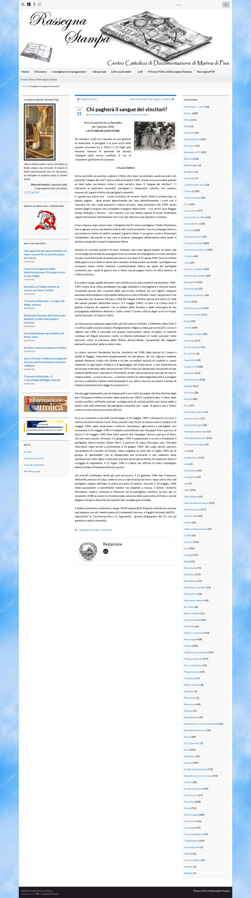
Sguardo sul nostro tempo (198, 775)
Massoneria (190, 567)
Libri (186, 548)
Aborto (188, 113)
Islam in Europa (192, 509)
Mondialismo (190, 580)
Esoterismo (190, 353)
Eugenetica (190, 360)
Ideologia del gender (195, 438)
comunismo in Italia (89, 529)
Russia (187, 736)
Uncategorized (192, 847)
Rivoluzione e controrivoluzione (200, 723)
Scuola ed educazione (195, 769)
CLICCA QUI (31, 192)
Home (25, 71)
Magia (187, 561)
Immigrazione (191, 457)
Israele (187, 522)
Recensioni (190, 697)
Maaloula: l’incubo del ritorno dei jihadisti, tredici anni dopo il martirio (44, 319)
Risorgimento (191, 717)
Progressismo (191, 671)
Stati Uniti (189, 801)
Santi (187, 749)
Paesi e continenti (193, 632)
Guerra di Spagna (193, 425)
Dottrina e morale (193, 308)
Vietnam (188, 866)
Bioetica (188, 158)
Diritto (187, 301)
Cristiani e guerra (193, 236)
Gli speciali (99, 71)
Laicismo (188, 541)
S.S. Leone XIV (192, 743)
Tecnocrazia (190, 821)
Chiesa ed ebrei (192, 197)
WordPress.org (32, 471)
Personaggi (190, 639)
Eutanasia (189, 373)
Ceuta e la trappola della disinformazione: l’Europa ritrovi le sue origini (44, 272)
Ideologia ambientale (195, 431)
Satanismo (189, 756)
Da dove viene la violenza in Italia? (45, 347)
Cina (186, 204)
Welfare (188, 873)
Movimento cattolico (195, 587)
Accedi (27, 451)
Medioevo (189, 574)
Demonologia (191, 288)
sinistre (188, 782)
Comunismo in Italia (110, 114)
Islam (187, 489)
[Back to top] (243, 890)
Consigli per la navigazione (69, 71)
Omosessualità (192, 619)
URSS (187, 853)
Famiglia (188, 386)
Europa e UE (190, 366)
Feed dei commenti (34, 464)
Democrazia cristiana (195, 275)
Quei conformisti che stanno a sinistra (150, 99)
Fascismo (189, 392)
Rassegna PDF (206, 71)
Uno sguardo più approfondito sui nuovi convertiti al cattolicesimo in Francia (45, 254)
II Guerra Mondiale (194, 444)
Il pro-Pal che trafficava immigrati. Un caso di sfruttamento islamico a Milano (45, 362)
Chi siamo (40, 71)
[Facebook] (34, 3)
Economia (189, 340)
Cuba (187, 262)
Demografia (190, 282)
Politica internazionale (195, 652)
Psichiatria (189, 678)
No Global (189, 606)
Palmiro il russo (89, 99)
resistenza (106, 529)
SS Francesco (191, 795)
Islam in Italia (191, 515)
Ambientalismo (192, 139)
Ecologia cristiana (193, 334)
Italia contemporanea (195, 528)
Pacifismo (189, 626)
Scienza (188, 762)
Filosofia (188, 399)
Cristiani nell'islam (193, 243)
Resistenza (125, 114)
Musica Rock (190, 593)
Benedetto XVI (192, 152)
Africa (187, 119)
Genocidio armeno (194, 412)
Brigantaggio (191, 165)
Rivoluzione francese (195, 730)
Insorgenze (190, 476)
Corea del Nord (192, 223)
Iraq (186, 483)
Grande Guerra (192, 418)
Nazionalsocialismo (194, 600)
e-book (188, 327)
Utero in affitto (192, 860)
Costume (189, 230)
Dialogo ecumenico (194, 295)
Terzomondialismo (193, 834)
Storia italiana (143, 114)
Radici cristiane (192, 684)
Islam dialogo (191, 496)
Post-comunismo (193, 665)
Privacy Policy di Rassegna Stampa (170, 71)
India (186, 464)
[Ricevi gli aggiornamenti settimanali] (39, 3)
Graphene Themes (50, 894)
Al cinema (189, 132)
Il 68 (186, 451)
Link (140, 71)
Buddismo (189, 171)
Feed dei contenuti (34, 458)
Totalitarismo (191, 840)
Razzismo (189, 691)
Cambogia (189, 178)
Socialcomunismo (193, 788)
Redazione (93, 114)
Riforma (188, 710)
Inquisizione (190, 470)
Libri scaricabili (121, 71)
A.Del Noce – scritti (194, 106)
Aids (186, 126)
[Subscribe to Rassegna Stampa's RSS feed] (23, 3)
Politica (188, 645)
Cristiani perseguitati (195, 249)
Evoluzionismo (191, 379)
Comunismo (190, 210)
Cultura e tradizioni (194, 269)
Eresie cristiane (192, 347)
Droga (187, 321)
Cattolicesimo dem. (194, 184)
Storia (133, 114)
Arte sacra (189, 145)
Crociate (188, 256)
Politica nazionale (193, 658)
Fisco (187, 405)
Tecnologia (190, 827)
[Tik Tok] (29, 3)
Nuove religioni (192, 613)
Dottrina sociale (192, 314)
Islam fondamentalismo (196, 502)
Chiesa (187, 191)
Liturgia (188, 554)
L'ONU (187, 535)
